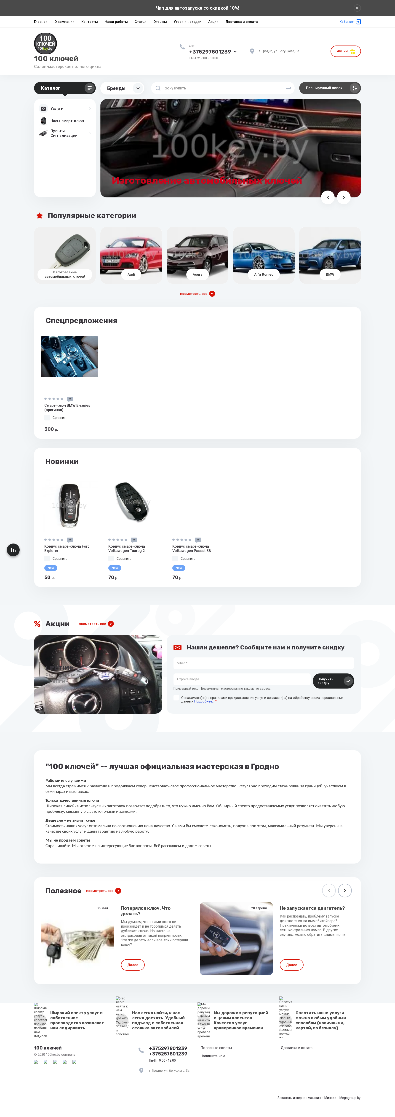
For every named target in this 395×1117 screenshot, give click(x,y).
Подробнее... (204, 701)
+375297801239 (210, 52)
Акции (342, 51)
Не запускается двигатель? (312, 908)
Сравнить (60, 418)
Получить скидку (325, 681)
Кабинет (346, 22)
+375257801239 (168, 1054)
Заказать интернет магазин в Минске (307, 1098)
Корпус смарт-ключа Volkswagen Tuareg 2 (126, 548)
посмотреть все (92, 624)
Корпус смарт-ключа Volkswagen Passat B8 (191, 548)
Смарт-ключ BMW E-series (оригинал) (67, 407)
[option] (69, 384)
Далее (132, 965)
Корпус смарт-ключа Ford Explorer (67, 548)
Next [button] (345, 890)
